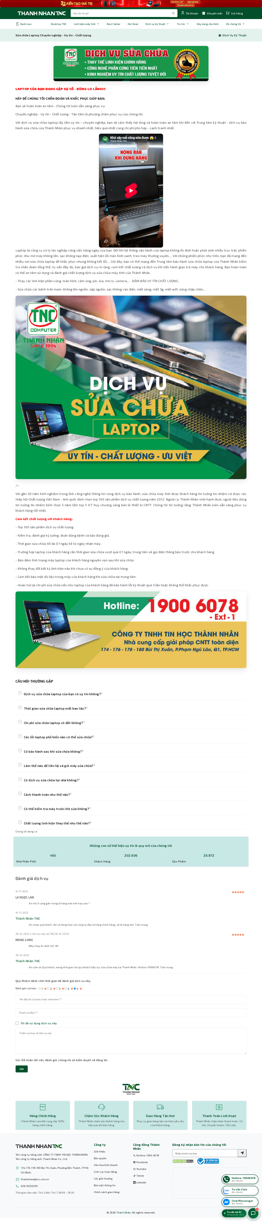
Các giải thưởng (103, 1178)
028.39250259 (29, 1185)
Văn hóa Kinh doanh (106, 1164)
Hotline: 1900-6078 (147, 1155)
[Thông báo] (207, 1161)
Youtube (141, 1168)
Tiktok (140, 1175)
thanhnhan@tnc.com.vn (35, 1179)
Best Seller (113, 23)
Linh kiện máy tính (85, 23)
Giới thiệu (99, 1151)
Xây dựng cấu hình (208, 23)
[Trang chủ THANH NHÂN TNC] (41, 13)
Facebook (142, 1162)
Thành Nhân (123, 1212)
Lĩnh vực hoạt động (105, 1171)
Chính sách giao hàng (107, 1192)
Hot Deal (133, 23)
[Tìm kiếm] (242, 1153)
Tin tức (181, 23)
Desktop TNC (59, 23)
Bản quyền (100, 1158)
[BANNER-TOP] (131, 3)
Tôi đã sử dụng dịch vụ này (38, 1023)
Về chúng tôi (233, 23)
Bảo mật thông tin (104, 1185)
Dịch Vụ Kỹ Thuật (234, 35)
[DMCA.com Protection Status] (183, 1161)
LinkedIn (141, 1182)
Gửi (22, 1068)
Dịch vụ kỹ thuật (156, 23)
